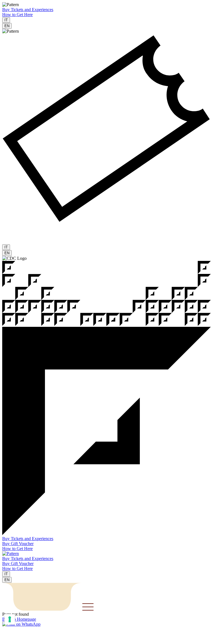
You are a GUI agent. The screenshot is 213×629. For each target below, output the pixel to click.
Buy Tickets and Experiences (27, 9)
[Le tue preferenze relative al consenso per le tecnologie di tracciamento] (9, 619)
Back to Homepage (19, 619)
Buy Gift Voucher (18, 543)
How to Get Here (17, 14)
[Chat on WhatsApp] (21, 624)
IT (6, 20)
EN (6, 26)
